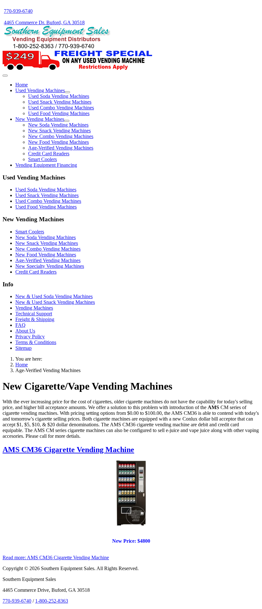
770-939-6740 (18, 11)
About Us (25, 331)
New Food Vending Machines (58, 142)
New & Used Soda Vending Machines (54, 296)
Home (21, 84)
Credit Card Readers (48, 153)
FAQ (20, 325)
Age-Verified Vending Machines (60, 147)
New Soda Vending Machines (58, 125)
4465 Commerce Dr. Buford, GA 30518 (44, 22)
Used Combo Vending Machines (61, 107)
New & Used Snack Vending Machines (55, 302)
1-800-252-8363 (51, 601)
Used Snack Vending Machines (59, 102)
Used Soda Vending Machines (58, 96)
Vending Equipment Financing (46, 165)
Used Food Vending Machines (58, 113)
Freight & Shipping (34, 319)
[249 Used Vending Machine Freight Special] (77, 68)
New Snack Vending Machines (59, 130)
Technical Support (33, 313)
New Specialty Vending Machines (49, 266)
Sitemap (23, 348)
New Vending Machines (39, 119)
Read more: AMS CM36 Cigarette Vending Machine (56, 557)
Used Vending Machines (40, 90)
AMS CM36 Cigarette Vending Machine (68, 449)
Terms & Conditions (35, 342)
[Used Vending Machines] (67, 92)
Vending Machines (34, 308)
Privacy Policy (30, 336)
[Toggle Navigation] (5, 76)
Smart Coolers (42, 159)
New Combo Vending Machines (60, 136)
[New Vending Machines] (66, 121)
